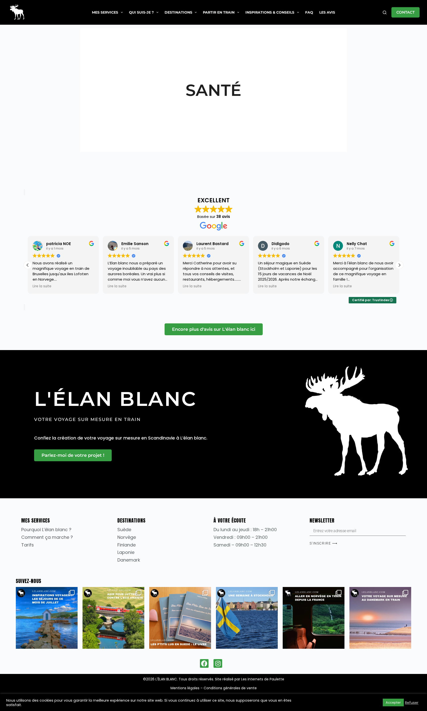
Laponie (125, 552)
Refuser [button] (411, 702)
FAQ (309, 12)
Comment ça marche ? (47, 537)
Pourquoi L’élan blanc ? (46, 529)
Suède (124, 529)
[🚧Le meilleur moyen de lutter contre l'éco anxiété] (113, 618)
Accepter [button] (393, 702)
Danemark (128, 560)
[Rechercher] (384, 12)
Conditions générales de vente (230, 688)
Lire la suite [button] (42, 286)
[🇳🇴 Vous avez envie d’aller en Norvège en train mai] (313, 618)
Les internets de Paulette (262, 679)
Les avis (327, 12)
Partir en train (219, 12)
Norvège (126, 537)
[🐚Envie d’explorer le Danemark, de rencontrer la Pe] (380, 618)
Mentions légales (185, 688)
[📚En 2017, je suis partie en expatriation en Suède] (180, 618)
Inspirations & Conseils (269, 12)
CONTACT (405, 12)
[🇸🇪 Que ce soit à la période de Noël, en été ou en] (247, 618)
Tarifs (27, 545)
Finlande (126, 545)
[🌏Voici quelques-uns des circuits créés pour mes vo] (47, 618)
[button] (399, 265)
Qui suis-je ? (141, 12)
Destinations (178, 12)
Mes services (105, 12)
